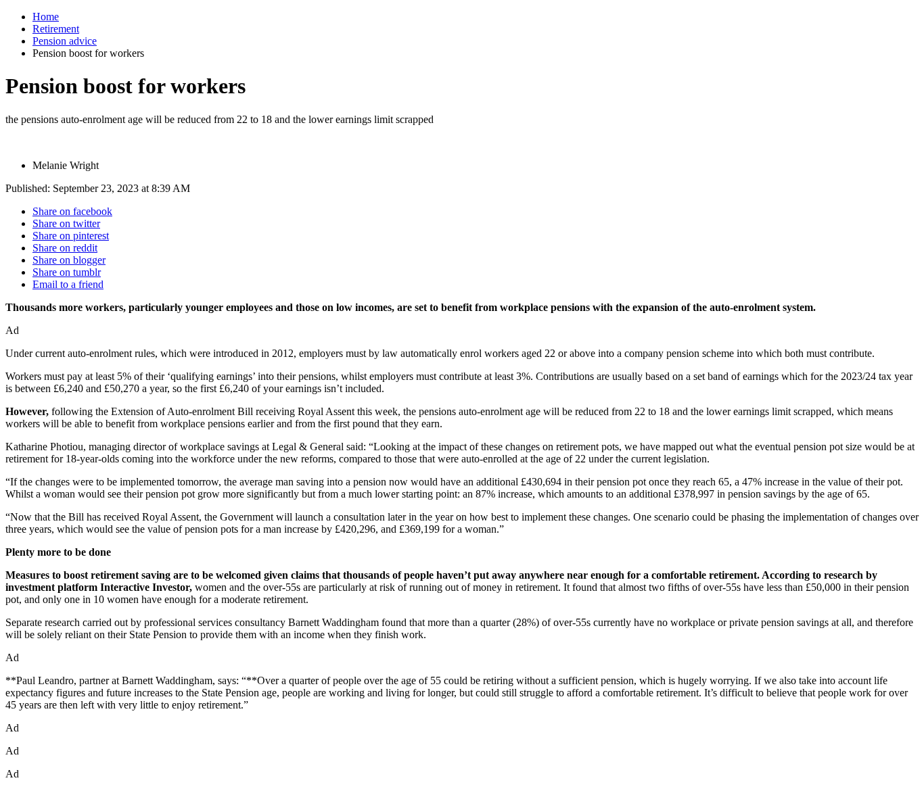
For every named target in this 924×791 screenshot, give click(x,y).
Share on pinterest (70, 235)
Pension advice (64, 41)
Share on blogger (69, 260)
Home (45, 16)
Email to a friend (67, 284)
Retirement (55, 28)
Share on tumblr (66, 272)
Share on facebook (72, 211)
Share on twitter (66, 223)
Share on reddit (64, 248)
